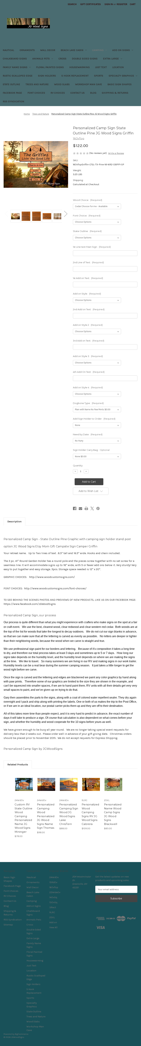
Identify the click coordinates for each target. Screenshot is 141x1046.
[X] (92, 508)
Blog (93, 92)
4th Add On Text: (89, 371)
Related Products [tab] (17, 764)
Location (118, 67)
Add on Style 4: (88, 387)
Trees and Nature (37, 84)
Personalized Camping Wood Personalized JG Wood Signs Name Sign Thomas (45, 816)
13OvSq (53, 902)
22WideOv (54, 892)
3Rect (52, 907)
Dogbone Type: (88, 403)
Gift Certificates (90, 4)
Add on (53, 922)
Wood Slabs (62, 84)
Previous (6, 213)
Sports (98, 75)
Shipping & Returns (115, 92)
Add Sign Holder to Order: (94, 418)
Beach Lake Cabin (72, 50)
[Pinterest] (98, 508)
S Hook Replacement (75, 75)
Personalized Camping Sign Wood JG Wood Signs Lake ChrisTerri (68, 814)
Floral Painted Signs (50, 67)
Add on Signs (121, 50)
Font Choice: (86, 215)
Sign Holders (47, 75)
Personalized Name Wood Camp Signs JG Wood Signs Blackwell (112, 814)
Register (122, 4)
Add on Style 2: (88, 325)
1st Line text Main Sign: (92, 246)
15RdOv (53, 882)
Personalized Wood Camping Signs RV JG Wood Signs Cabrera (90, 814)
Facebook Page (12, 92)
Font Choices (36, 92)
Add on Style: (87, 293)
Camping (98, 50)
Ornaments (27, 50)
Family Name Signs (15, 67)
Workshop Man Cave (88, 84)
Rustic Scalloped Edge (17, 75)
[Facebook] (74, 508)
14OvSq (53, 897)
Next (65, 213)
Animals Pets (41, 58)
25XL (52, 917)
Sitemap (8, 924)
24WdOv (54, 877)
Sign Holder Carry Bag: (91, 450)
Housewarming (79, 67)
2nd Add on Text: (89, 309)
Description (14, 521)
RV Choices (58, 92)
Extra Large (111, 58)
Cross (62, 58)
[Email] (80, 508)
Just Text (101, 67)
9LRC (52, 912)
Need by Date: (87, 434)
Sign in (109, 4)
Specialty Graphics (121, 75)
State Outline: (87, 231)
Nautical (8, 50)
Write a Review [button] (116, 153)
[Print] (86, 508)
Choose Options (24, 788)
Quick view (24, 780)
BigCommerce (21, 1034)
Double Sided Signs (84, 58)
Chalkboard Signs (15, 58)
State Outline (11, 84)
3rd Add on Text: (88, 340)
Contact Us (77, 92)
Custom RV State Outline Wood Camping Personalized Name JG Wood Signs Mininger (23, 818)
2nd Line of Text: (88, 262)
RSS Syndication (13, 101)
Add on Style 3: (88, 356)
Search (72, 4)
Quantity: (78, 465)
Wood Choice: (87, 200)
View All (53, 927)
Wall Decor (47, 50)
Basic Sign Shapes (119, 84)
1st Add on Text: (88, 278)
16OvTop (53, 887)
